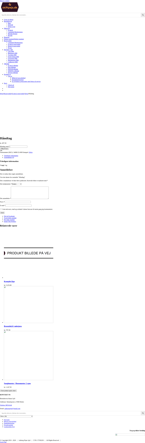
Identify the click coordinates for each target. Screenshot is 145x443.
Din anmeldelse (5, 198)
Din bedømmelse (6, 184)
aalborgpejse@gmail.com (12, 408)
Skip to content (4, 1)
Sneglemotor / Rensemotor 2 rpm (17, 383)
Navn (2, 202)
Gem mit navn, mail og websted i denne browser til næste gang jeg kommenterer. (27, 209)
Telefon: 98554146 (6, 405)
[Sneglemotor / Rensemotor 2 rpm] (28, 379)
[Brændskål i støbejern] (28, 322)
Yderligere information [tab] (11, 156)
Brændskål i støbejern (13, 326)
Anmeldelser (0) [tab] (9, 157)
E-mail (2, 205)
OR (1, 150)
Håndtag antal (4, 146)
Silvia (30, 152)
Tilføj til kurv (4, 148)
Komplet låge (9, 281)
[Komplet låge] (28, 277)
